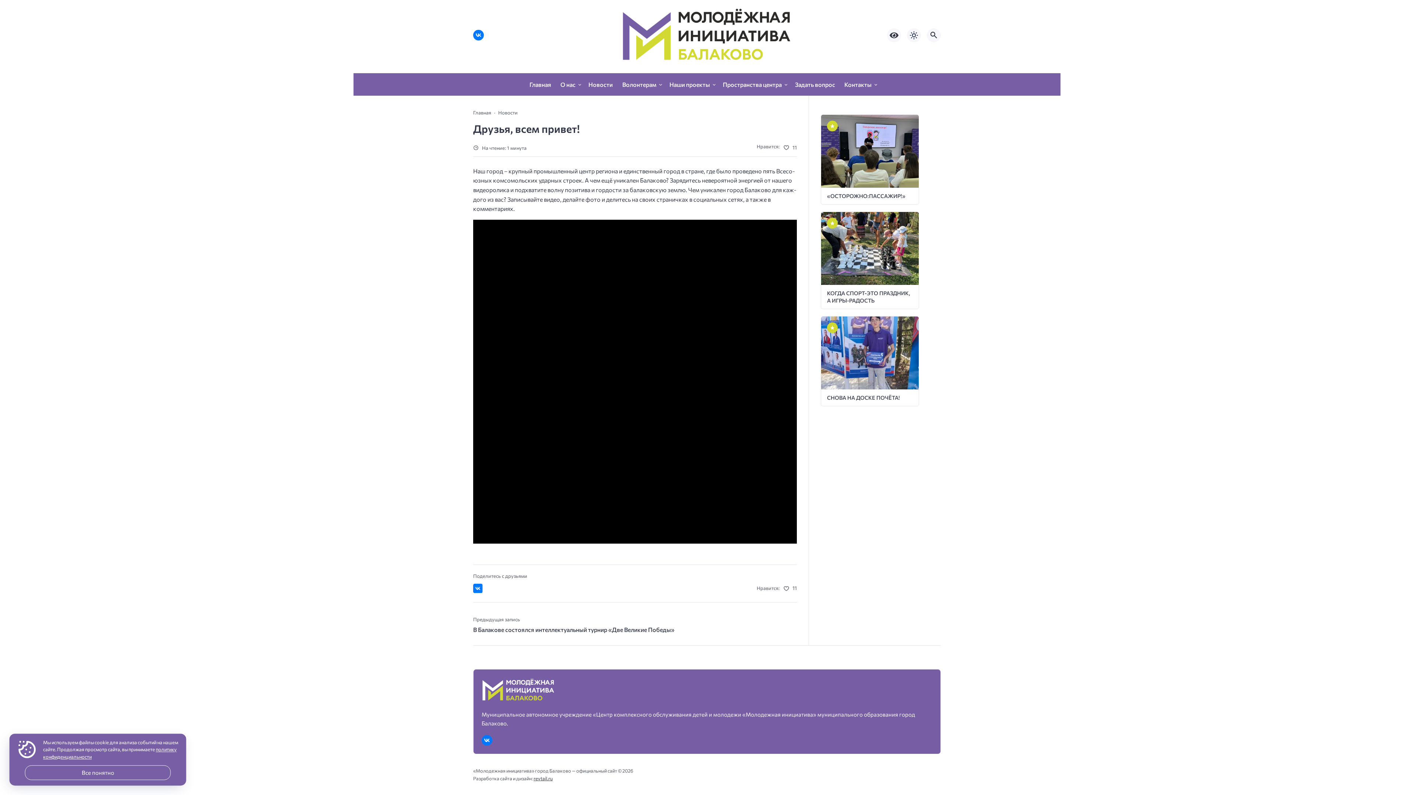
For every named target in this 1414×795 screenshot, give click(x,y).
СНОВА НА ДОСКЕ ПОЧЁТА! (863, 397)
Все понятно (98, 772)
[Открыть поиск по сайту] (934, 35)
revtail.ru (543, 778)
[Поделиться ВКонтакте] (478, 588)
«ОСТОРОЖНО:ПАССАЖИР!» (866, 195)
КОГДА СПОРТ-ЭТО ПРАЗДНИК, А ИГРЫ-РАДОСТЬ (868, 296)
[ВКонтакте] (478, 35)
